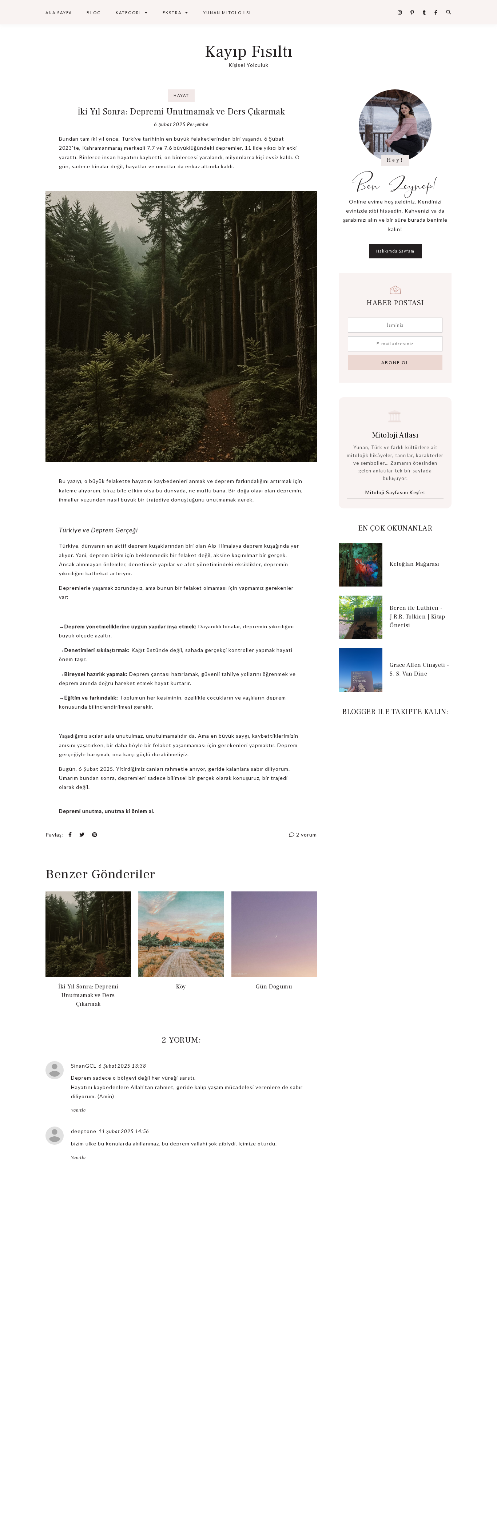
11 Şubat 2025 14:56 (124, 1131)
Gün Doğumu (274, 986)
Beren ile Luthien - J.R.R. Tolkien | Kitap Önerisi (417, 616)
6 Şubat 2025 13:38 (122, 1066)
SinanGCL (83, 1066)
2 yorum (306, 834)
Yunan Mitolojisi (227, 12)
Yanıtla (78, 1110)
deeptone (83, 1131)
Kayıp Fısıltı (249, 51)
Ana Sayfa (58, 12)
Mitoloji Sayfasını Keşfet (395, 492)
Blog (94, 12)
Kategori (128, 12)
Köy (181, 986)
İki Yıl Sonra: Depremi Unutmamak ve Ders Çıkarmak (88, 995)
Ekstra (172, 12)
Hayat (181, 95)
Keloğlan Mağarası (414, 564)
